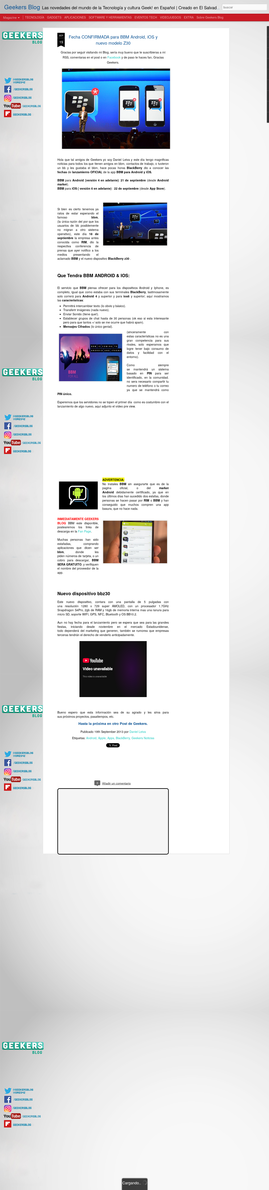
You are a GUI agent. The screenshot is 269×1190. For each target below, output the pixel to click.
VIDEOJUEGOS (170, 17)
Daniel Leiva (137, 731)
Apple (102, 738)
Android (91, 738)
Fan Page (84, 531)
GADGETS (54, 17)
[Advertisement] (192, 99)
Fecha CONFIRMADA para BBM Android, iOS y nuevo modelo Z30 (113, 40)
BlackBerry (123, 738)
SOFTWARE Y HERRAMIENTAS (110, 17)
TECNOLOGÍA (34, 17)
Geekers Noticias (143, 738)
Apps (110, 738)
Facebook (114, 57)
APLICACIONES (75, 17)
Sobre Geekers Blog (209, 17)
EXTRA (189, 17)
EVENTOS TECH (145, 17)
